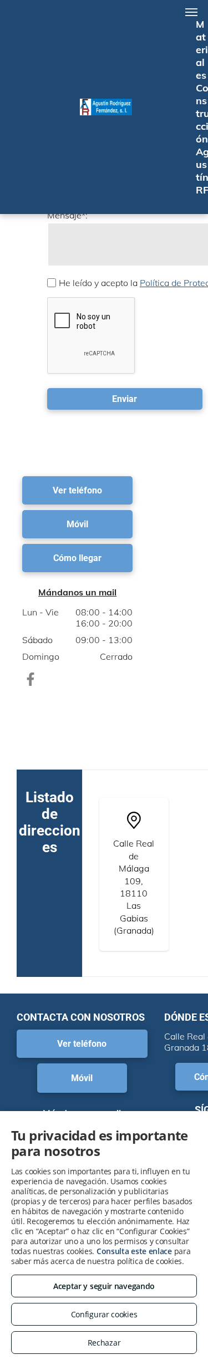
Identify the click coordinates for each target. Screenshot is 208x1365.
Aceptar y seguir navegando (104, 1286)
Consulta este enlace (134, 1251)
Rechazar (104, 1342)
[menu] (191, 12)
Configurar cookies (104, 1314)
